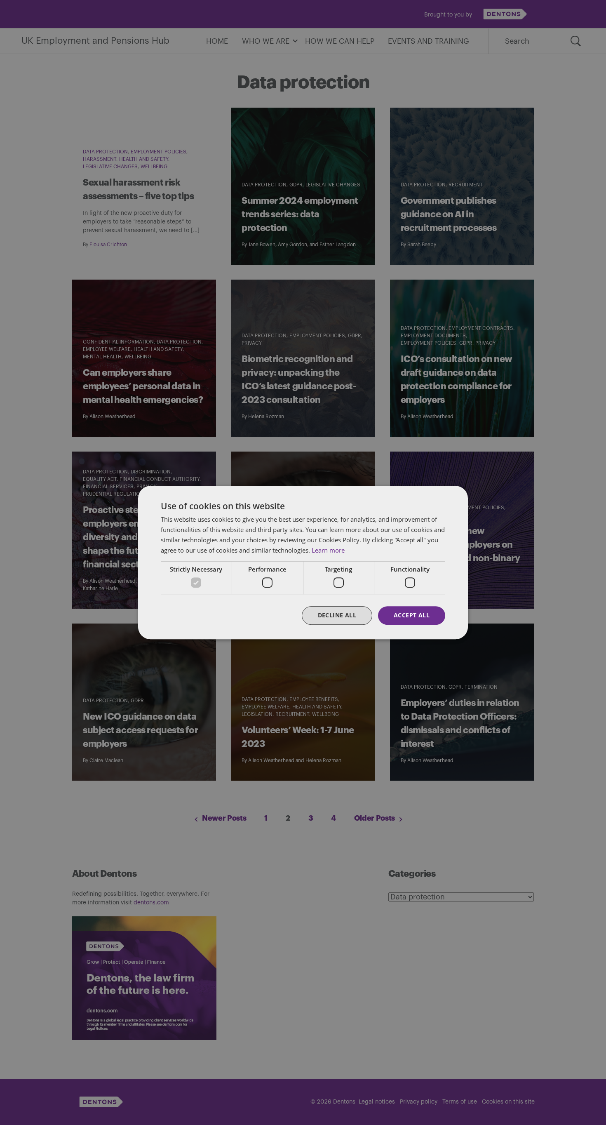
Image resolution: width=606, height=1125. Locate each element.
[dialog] (303, 562)
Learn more (328, 550)
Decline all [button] (337, 615)
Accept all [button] (412, 615)
